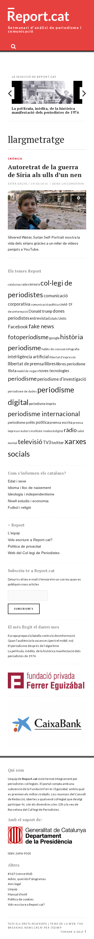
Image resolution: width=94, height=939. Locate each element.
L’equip (12, 889)
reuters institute (30, 431)
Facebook (18, 326)
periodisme (22, 378)
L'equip (14, 533)
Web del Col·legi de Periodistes (34, 553)
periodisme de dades (22, 391)
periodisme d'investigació (61, 379)
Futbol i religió (19, 507)
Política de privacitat (24, 546)
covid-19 (65, 304)
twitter (57, 442)
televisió (30, 441)
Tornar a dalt (72, 931)
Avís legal (14, 884)
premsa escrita (61, 422)
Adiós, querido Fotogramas (27, 879)
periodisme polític (22, 422)
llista (12, 370)
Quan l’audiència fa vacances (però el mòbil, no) (40, 641)
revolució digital (53, 431)
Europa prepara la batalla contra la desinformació (41, 636)
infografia (72, 349)
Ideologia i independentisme (31, 494)
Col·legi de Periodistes (43, 809)
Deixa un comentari (68, 183)
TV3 (47, 442)
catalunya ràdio (18, 284)
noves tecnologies (53, 370)
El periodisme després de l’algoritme (33, 646)
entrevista (39, 318)
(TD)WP (56, 927)
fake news (41, 326)
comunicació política (45, 304)
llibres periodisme (70, 364)
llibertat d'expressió (62, 357)
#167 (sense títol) (20, 874)
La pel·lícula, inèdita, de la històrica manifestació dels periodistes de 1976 (45, 110)
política (42, 422)
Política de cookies (21, 899)
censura (34, 284)
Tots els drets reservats (27, 923)
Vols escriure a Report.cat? (30, 540)
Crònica (15, 158)
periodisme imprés (42, 404)
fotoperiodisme (28, 337)
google (54, 338)
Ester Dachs (17, 183)
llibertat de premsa (26, 363)
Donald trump (40, 311)
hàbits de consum (54, 349)
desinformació (18, 311)
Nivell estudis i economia (28, 501)
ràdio (70, 430)
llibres (50, 363)
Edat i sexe (17, 481)
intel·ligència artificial (28, 356)
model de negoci (27, 371)
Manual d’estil (17, 894)
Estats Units (57, 318)
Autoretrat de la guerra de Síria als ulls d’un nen (45, 171)
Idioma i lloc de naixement (29, 488)
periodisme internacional (44, 413)
